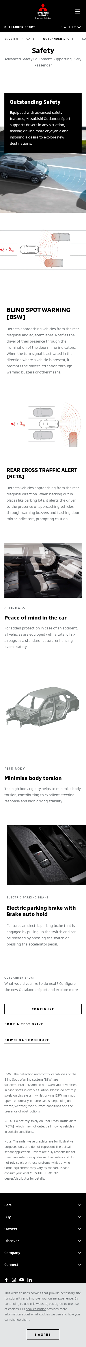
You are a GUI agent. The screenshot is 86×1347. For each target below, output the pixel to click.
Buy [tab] (7, 1217)
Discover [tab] (11, 1241)
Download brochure (27, 1040)
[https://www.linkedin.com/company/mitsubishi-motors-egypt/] (29, 1280)
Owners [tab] (10, 1229)
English (11, 38)
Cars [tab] (7, 1205)
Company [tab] (12, 1252)
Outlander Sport (19, 26)
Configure (43, 1009)
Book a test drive (24, 1024)
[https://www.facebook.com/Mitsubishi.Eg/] (6, 1280)
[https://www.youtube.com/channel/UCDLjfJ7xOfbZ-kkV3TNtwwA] (21, 1280)
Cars (30, 38)
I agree (43, 1334)
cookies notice (36, 1309)
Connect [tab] (11, 1264)
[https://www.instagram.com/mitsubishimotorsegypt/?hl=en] (14, 1280)
